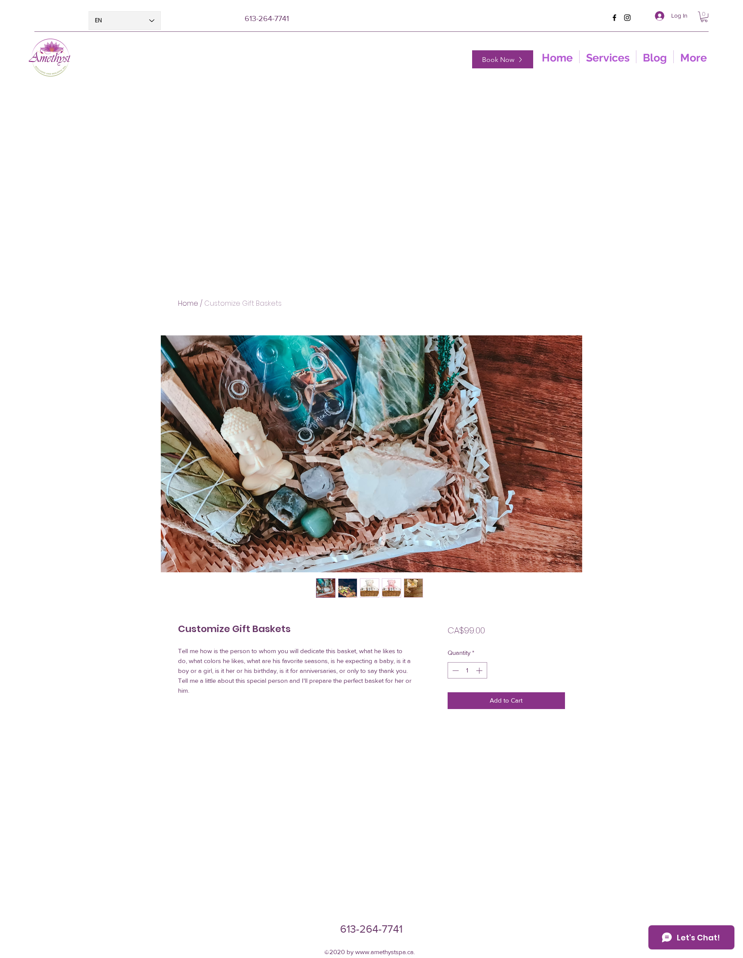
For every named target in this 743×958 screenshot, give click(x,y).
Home (188, 303)
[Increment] (480, 671)
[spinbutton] (467, 671)
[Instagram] (627, 17)
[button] (704, 17)
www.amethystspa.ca (384, 951)
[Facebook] (614, 17)
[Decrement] (455, 671)
